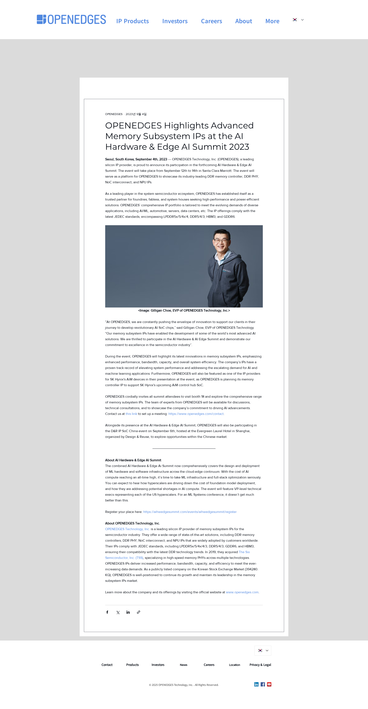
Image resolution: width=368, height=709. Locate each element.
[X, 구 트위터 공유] (118, 612)
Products (132, 664)
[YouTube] (269, 684)
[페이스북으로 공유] (107, 612)
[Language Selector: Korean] (297, 19)
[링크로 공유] (139, 612)
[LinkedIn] (256, 684)
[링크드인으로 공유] (128, 612)
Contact (107, 664)
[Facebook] (263, 684)
